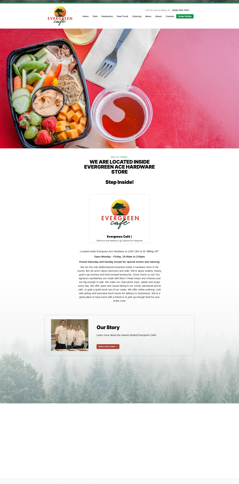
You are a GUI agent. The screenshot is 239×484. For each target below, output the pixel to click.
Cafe (95, 16)
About (158, 16)
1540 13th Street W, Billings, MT (157, 10)
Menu (148, 16)
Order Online (185, 16)
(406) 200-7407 (180, 10)
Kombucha (107, 16)
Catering (136, 16)
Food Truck (122, 16)
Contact (170, 16)
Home (86, 16)
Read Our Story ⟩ (108, 346)
